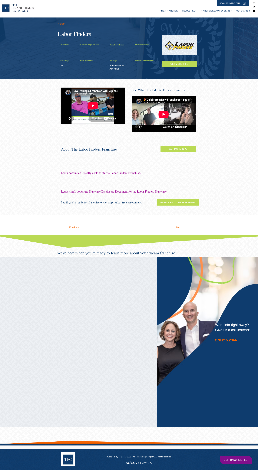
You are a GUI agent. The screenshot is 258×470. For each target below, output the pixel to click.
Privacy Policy (112, 457)
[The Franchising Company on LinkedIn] (254, 7)
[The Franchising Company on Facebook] (254, 3)
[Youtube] (254, 11)
